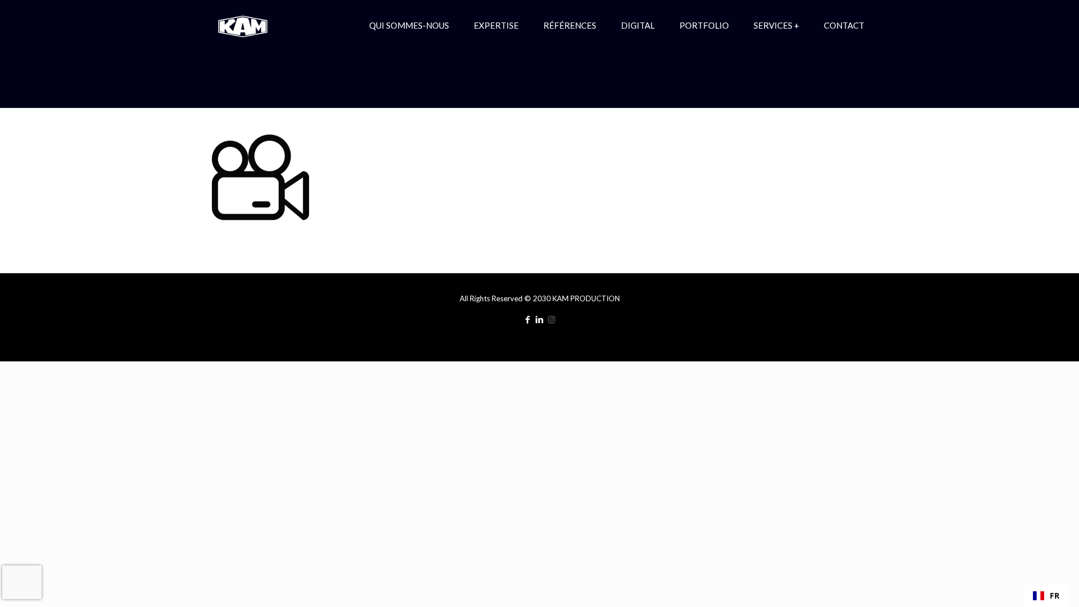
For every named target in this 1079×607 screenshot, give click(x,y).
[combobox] (1046, 596)
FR (1054, 595)
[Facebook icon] (528, 319)
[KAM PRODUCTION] (243, 25)
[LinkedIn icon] (540, 319)
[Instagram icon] (551, 319)
